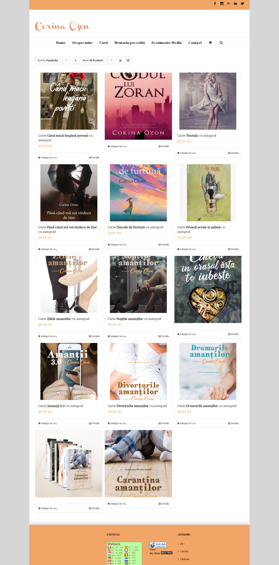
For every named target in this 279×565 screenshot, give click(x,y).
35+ (182, 543)
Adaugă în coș (49, 157)
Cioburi (184, 559)
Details (95, 157)
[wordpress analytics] (166, 553)
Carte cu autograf (196, 135)
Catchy (184, 551)
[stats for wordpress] (158, 543)
